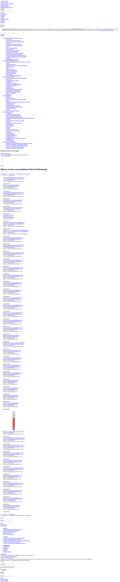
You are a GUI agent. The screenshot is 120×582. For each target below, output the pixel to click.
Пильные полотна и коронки (13, 105)
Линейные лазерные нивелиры (13, 84)
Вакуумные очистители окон (13, 115)
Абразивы (8, 96)
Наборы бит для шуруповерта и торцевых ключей (18, 101)
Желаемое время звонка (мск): (8, 567)
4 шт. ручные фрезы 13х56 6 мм (10, 186)
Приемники (9, 86)
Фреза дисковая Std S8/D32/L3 (10, 381)
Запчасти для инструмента (9, 142)
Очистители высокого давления (13, 123)
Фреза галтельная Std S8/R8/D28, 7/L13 (12, 329)
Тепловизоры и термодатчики (13, 90)
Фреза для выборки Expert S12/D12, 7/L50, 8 (13, 439)
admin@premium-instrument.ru (106, 30)
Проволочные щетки (11, 108)
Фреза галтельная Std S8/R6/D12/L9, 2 (12, 299)
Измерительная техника (9, 76)
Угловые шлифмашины (11, 71)
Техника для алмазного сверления (14, 54)
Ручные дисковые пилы (11, 129)
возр (18, 173)
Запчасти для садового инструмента (14, 148)
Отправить (3, 569)
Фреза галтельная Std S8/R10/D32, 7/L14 (12, 269)
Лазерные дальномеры (11, 83)
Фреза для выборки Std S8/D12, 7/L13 (12, 476)
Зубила (7, 100)
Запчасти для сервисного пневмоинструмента (17, 145)
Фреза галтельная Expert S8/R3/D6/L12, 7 (13, 238)
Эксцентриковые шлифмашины (13, 75)
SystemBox (8, 113)
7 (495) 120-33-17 (5, 1)
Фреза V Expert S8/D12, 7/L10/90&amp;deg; (13, 223)
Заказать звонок (4, 4)
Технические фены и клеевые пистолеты (15, 55)
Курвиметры (9, 81)
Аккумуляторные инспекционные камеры (16, 78)
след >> (6, 175)
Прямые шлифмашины (11, 70)
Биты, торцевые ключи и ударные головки (16, 99)
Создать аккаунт (4, 579)
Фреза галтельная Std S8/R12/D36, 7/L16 (12, 276)
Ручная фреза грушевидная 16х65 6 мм (12, 201)
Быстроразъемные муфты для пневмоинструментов (18, 61)
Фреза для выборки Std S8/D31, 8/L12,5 (12, 491)
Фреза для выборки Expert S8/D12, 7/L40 (13, 454)
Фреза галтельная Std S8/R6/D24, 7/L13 (12, 306)
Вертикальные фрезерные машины (14, 117)
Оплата (2, 17)
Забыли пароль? (4, 580)
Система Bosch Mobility (11, 48)
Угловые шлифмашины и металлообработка (16, 56)
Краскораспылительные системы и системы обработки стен (20, 118)
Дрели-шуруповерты (11, 64)
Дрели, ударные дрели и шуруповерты (15, 41)
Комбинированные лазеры (12, 80)
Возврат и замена (5, 18)
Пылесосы (8, 127)
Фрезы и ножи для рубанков (13, 110)
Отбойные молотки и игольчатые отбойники (16, 65)
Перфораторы (9, 66)
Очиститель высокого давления (13, 44)
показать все (12, 175)
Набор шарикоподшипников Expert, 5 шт (13, 193)
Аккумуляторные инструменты (13, 40)
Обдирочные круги (10, 103)
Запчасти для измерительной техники (15, 147)
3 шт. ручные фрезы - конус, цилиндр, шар (13, 178)
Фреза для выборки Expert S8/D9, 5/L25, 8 (13, 469)
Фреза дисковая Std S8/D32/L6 (10, 404)
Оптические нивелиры (11, 85)
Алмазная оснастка (10, 98)
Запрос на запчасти (5, 6)
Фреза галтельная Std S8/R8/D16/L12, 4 (12, 314)
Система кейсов (10, 49)
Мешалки (8, 43)
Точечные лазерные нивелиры (13, 91)
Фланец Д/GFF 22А (8, 216)
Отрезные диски (10, 104)
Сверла (8, 109)
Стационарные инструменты (13, 130)
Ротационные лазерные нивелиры (14, 89)
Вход (2, 523)
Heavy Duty (9, 39)
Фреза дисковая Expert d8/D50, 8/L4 (11, 374)
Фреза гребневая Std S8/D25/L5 (10, 336)
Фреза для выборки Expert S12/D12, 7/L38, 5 (13, 431)
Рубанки (8, 128)
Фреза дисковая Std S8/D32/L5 (10, 396)
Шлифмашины (9, 139)
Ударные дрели (9, 137)
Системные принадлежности (13, 50)
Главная (2, 154)
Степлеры (8, 132)
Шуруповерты (9, 74)
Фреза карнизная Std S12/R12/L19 (11, 506)
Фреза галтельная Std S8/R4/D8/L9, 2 (12, 291)
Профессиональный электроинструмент (12, 38)
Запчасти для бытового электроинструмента (16, 144)
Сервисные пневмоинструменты (11, 60)
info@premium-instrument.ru (7, 3)
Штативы (8, 94)
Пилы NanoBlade (10, 125)
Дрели (7, 63)
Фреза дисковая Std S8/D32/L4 (10, 389)
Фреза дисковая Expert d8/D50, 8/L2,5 (12, 359)
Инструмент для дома (8, 112)
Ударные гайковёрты (11, 73)
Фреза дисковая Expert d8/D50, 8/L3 (11, 366)
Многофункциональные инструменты (15, 120)
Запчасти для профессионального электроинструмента (19, 143)
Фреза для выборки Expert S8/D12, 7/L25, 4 (13, 446)
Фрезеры (8, 58)
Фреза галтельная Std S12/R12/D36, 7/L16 (13, 254)
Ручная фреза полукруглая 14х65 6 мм (12, 208)
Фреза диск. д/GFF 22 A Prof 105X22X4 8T (13, 344)
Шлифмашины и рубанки (12, 59)
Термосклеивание (10, 133)
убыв (20, 173)
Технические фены (10, 134)
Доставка (3, 16)
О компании (3, 13)
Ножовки (8, 122)
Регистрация (4, 524)
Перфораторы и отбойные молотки (14, 45)
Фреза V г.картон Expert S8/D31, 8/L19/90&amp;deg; (15, 231)
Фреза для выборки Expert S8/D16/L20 (12, 461)
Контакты (3, 15)
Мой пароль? (4, 525)
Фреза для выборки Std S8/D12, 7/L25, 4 (12, 484)
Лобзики (8, 119)
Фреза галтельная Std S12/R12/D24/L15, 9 (13, 246)
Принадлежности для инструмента (14, 106)
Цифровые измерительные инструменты (15, 138)
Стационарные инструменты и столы (15, 53)
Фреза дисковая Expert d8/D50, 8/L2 (11, 351)
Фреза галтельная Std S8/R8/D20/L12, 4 (12, 321)
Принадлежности (10, 69)
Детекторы (8, 79)
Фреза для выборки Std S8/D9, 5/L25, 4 (12, 499)
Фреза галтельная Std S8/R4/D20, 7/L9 (12, 284)
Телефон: (3, 564)
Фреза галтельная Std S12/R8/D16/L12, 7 (12, 261)
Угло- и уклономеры (11, 93)
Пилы (7, 46)
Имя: (2, 561)
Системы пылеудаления (11, 51)
